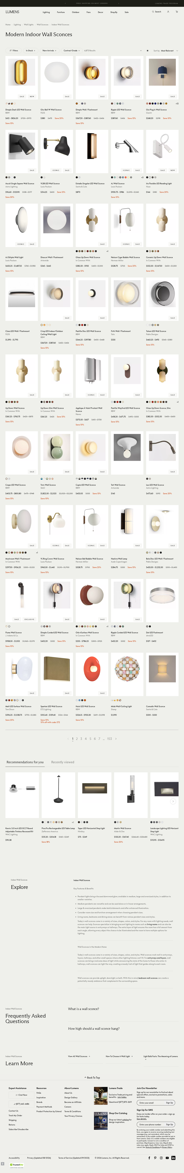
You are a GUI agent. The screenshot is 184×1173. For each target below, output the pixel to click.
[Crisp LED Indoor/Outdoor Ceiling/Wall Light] (57, 293)
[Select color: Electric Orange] (126, 177)
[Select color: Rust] (56, 822)
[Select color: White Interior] (6, 104)
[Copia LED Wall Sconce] (92, 447)
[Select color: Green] (153, 251)
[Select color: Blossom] (147, 104)
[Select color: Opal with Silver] (20, 700)
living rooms (152, 924)
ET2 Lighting (46, 709)
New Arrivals (48, 50)
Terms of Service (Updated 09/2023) (73, 1158)
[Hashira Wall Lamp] (127, 521)
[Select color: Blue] (79, 700)
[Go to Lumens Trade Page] (101, 1096)
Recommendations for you (25, 762)
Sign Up (169, 1102)
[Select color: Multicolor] (120, 700)
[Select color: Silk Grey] (88, 325)
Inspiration (41, 1097)
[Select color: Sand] (59, 822)
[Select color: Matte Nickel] (9, 177)
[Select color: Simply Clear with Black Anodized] (79, 479)
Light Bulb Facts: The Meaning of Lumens (161, 1056)
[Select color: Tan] (155, 251)
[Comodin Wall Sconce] (162, 669)
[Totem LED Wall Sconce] (162, 293)
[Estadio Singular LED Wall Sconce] (92, 146)
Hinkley (81, 831)
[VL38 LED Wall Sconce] (57, 146)
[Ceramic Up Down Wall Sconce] (162, 220)
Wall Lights (29, 24)
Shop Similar (23, 96)
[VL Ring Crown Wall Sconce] (57, 521)
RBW (7, 113)
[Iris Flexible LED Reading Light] (162, 146)
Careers (67, 1107)
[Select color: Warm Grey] (131, 177)
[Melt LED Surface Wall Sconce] (21, 669)
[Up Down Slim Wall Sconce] (57, 370)
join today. (122, 1097)
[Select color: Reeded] (9, 626)
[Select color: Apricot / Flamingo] (52, 479)
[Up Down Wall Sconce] (21, 370)
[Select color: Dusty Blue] (123, 177)
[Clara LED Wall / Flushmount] (21, 293)
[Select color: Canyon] (150, 104)
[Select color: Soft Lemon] (128, 177)
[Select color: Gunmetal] (155, 553)
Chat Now (22, 1095)
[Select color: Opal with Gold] (17, 700)
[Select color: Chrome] (42, 325)
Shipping (12, 1120)
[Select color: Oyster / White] (50, 479)
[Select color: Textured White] (12, 177)
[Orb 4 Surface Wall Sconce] (92, 595)
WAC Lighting (11, 834)
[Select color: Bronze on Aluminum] (154, 822)
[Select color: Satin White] (82, 822)
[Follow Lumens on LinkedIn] (173, 1158)
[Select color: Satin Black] (84, 822)
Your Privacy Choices (73, 1116)
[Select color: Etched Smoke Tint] (158, 325)
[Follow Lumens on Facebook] (149, 1158)
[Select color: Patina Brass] (82, 251)
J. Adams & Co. (11, 635)
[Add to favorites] (8, 96)
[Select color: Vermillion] (82, 325)
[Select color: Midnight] (161, 104)
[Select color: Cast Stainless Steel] (160, 822)
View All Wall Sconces (77, 1056)
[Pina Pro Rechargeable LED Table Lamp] (58, 789)
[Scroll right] (173, 801)
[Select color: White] (85, 104)
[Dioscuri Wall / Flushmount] (57, 220)
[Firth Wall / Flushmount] (127, 293)
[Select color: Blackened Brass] (96, 251)
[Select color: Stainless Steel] (120, 177)
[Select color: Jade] (117, 104)
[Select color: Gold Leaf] (62, 822)
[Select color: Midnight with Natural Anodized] (88, 479)
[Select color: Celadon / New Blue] (42, 479)
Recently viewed (62, 762)
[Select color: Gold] (12, 700)
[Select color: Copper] (112, 104)
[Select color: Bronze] (6, 177)
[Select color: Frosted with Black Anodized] (96, 479)
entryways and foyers (156, 958)
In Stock (29, 50)
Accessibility (14, 1158)
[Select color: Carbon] (153, 104)
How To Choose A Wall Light (118, 1056)
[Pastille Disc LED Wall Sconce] (92, 293)
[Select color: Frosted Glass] (15, 104)
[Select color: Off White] (150, 177)
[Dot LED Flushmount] (162, 595)
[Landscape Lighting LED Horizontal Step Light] (167, 789)
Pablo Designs (152, 334)
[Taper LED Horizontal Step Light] (94, 789)
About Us (68, 1093)
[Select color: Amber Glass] (12, 104)
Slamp (113, 709)
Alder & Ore (119, 831)
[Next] (118, 3)
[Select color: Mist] (163, 104)
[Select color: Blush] (6, 479)
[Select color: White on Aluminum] (162, 822)
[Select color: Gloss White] (153, 553)
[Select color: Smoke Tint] (153, 325)
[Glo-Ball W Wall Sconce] (57, 72)
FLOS (43, 113)
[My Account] (168, 11)
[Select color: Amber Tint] (155, 325)
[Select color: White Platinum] (112, 700)
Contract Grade (70, 50)
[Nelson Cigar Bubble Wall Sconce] (127, 220)
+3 (142, 177)
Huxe (148, 186)
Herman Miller (117, 260)
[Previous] (65, 3)
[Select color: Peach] (93, 251)
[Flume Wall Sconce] (21, 595)
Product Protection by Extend (49, 1111)
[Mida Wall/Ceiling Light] (127, 669)
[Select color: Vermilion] (85, 700)
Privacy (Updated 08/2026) (39, 1158)
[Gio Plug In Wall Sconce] (162, 72)
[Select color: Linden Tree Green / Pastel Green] (47, 479)
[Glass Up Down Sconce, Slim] (162, 370)
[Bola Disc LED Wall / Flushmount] (162, 521)
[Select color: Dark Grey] (48, 822)
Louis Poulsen (46, 186)
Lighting (17, 24)
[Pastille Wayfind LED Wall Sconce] (127, 370)
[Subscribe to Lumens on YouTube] (167, 1158)
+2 (73, 822)
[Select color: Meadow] (158, 104)
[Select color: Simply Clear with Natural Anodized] (77, 479)
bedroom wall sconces (148, 978)
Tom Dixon (9, 709)
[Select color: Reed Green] (90, 251)
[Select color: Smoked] (120, 104)
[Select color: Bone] (85, 251)
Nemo (78, 414)
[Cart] (177, 11)
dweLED (149, 635)
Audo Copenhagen (119, 562)
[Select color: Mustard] (166, 104)
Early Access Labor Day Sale (97, 3)
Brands (39, 1102)
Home (7, 24)
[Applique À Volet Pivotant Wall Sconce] (92, 370)
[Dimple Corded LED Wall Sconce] (57, 595)
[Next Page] (116, 738)
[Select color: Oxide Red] (88, 251)
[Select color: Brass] (79, 251)
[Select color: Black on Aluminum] (151, 822)
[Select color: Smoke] (82, 104)
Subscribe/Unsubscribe (18, 1129)
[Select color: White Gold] (115, 700)
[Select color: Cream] (77, 700)
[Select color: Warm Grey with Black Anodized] (85, 479)
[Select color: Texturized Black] (77, 177)
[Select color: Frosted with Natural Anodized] (93, 479)
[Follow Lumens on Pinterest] (155, 1158)
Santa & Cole (81, 186)
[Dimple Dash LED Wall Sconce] (21, 72)
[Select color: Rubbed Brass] (121, 822)
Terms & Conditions (72, 1111)
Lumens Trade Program (166, 3)
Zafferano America (50, 831)
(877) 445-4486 (22, 1104)
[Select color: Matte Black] (15, 177)
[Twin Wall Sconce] (57, 447)
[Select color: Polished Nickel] (118, 822)
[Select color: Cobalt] (155, 104)
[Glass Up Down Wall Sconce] (92, 220)
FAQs (39, 1093)
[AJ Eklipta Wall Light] (21, 220)
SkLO (43, 488)
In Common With (83, 260)
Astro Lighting (11, 186)
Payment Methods (44, 1107)
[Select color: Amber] (77, 104)
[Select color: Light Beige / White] (44, 479)
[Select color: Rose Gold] (158, 553)
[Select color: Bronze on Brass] (157, 822)
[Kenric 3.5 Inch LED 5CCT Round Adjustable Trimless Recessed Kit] (22, 789)
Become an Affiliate (72, 1102)
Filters (15, 50)
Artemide (45, 260)
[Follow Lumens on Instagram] (161, 1158)
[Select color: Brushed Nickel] (155, 177)
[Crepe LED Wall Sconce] (21, 447)
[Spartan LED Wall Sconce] (57, 669)
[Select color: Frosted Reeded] (6, 626)
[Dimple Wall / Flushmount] (92, 72)
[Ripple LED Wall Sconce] (127, 72)
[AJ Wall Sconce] (127, 146)
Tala (113, 334)
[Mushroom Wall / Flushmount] (21, 521)
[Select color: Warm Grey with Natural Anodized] (82, 479)
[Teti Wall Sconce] (127, 447)
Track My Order (15, 1115)
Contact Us (13, 1111)
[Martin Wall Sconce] (131, 789)
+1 (107, 251)
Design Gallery (70, 1097)
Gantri (149, 113)
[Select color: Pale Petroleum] (115, 177)
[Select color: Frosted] (79, 104)
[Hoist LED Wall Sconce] (92, 669)
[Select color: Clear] (150, 325)
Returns (12, 1125)
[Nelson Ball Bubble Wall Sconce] (92, 521)
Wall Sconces (42, 24)
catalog (125, 1119)
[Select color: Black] (42, 177)
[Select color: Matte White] (77, 325)
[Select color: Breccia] (79, 325)
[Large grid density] (147, 50)
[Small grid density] (141, 50)
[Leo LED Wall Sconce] (162, 447)
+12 (177, 103)
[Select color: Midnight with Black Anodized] (90, 479)
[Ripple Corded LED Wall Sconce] (127, 595)
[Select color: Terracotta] (158, 251)
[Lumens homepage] (12, 12)
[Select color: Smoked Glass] (9, 104)
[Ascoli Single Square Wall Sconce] (21, 146)
